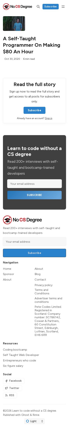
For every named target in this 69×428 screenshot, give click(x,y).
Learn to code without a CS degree (34, 410)
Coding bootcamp (15, 349)
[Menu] (63, 7)
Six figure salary (13, 366)
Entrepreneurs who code (19, 360)
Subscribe (50, 6)
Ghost (25, 415)
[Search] (38, 7)
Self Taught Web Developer (21, 355)
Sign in (48, 118)
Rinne (36, 415)
